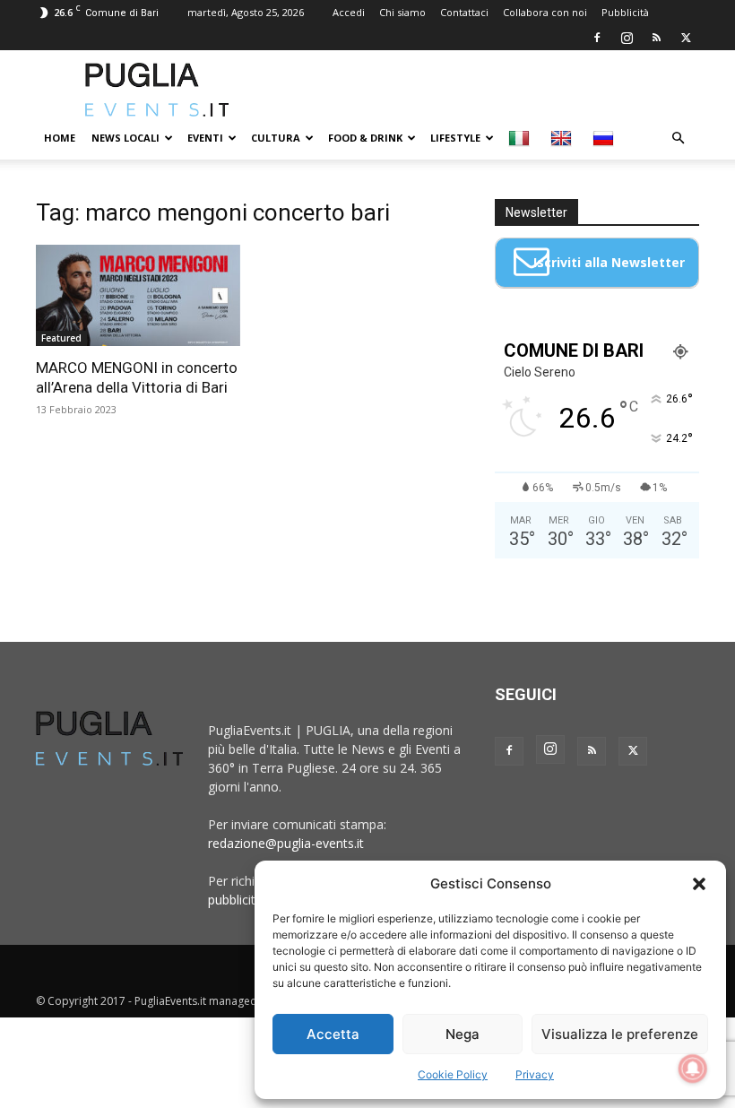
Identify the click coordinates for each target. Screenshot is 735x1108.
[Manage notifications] (693, 1068)
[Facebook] (597, 37)
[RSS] (656, 37)
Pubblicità (625, 12)
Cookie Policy (453, 1074)
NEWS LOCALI (125, 137)
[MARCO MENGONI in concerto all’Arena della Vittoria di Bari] (138, 295)
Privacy (534, 1074)
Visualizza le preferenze (619, 1034)
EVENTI (205, 137)
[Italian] (521, 138)
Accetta (333, 1034)
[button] (699, 884)
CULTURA (275, 137)
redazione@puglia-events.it (286, 843)
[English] (563, 138)
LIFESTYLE (455, 137)
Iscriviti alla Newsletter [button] (609, 262)
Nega (462, 1034)
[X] (685, 37)
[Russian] (605, 138)
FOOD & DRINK (365, 137)
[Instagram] (626, 37)
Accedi (349, 12)
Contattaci (464, 12)
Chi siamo (402, 12)
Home (59, 137)
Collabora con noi (545, 12)
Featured (61, 338)
